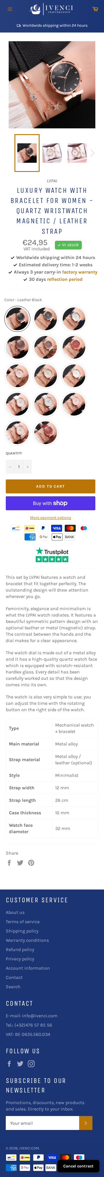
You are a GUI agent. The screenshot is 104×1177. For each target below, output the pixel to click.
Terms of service (23, 921)
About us (15, 912)
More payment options (50, 517)
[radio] (17, 319)
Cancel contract (78, 1166)
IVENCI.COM (29, 1148)
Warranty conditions (27, 940)
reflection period (65, 279)
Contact (14, 977)
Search (13, 986)
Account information (28, 968)
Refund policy (20, 949)
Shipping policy (22, 931)
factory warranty (79, 272)
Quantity (14, 453)
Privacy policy (20, 959)
